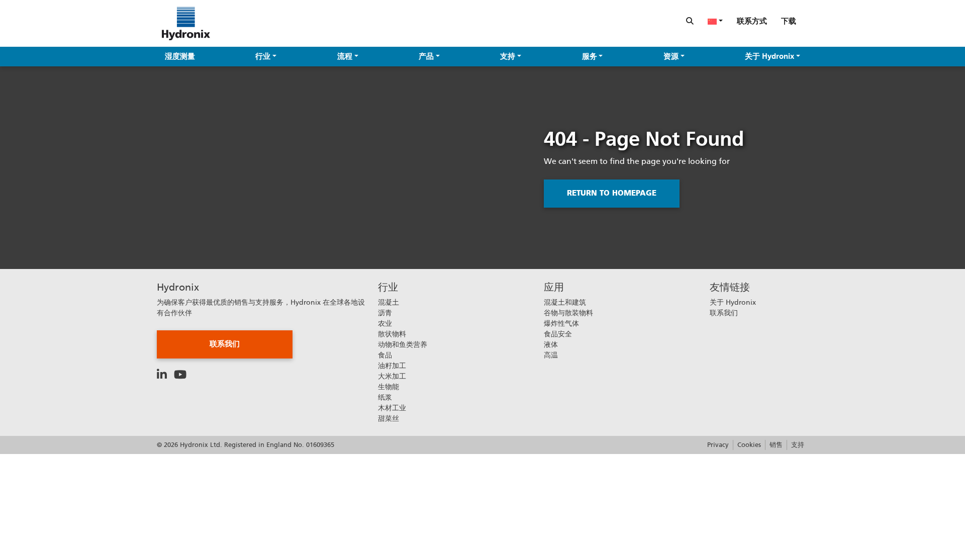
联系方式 (752, 21)
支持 (507, 56)
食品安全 (558, 334)
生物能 (388, 387)
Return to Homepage (611, 193)
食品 (385, 355)
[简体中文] (715, 21)
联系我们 (225, 343)
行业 (262, 56)
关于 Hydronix (769, 56)
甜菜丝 (388, 418)
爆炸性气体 (561, 323)
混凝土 (388, 302)
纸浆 (385, 397)
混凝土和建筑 (565, 302)
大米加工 (392, 376)
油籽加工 (392, 365)
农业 (385, 323)
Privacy (718, 444)
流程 (344, 56)
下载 (788, 21)
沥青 (385, 313)
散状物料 (392, 334)
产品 (426, 56)
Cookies (749, 444)
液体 (551, 344)
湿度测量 (180, 56)
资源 (671, 56)
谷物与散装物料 (568, 313)
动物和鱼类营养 (402, 344)
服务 (589, 56)
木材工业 (392, 408)
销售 (776, 444)
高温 (551, 355)
